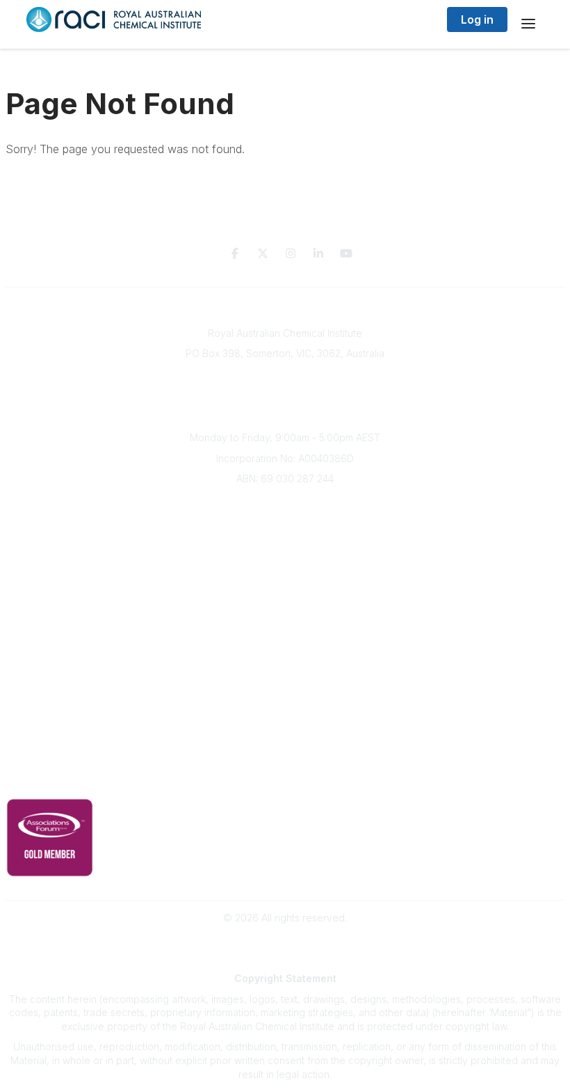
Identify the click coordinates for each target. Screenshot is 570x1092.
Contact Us (285, 734)
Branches (285, 524)
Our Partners (285, 673)
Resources (285, 652)
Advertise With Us (285, 693)
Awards (285, 586)
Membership (285, 714)
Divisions (285, 545)
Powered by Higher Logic (285, 942)
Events (285, 565)
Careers (285, 606)
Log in (477, 19)
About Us (285, 503)
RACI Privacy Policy (285, 780)
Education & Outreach (285, 631)
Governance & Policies (285, 759)
